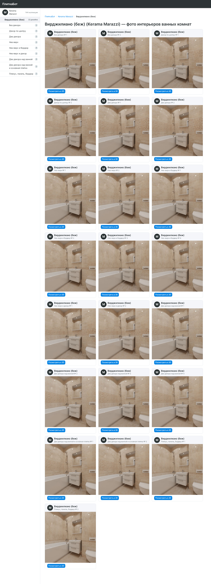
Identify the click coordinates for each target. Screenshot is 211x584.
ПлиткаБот (10, 4)
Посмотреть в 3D (56, 91)
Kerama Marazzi (65, 16)
